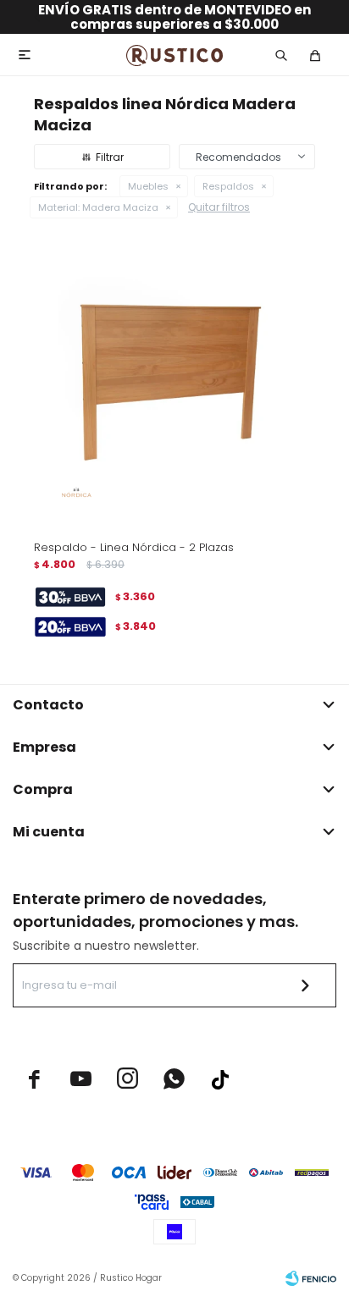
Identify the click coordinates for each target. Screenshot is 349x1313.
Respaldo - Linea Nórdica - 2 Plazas (134, 547)
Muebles (148, 186)
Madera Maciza (98, 207)
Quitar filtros (219, 207)
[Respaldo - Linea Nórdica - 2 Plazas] (174, 386)
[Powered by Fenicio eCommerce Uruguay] (310, 1278)
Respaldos (228, 186)
